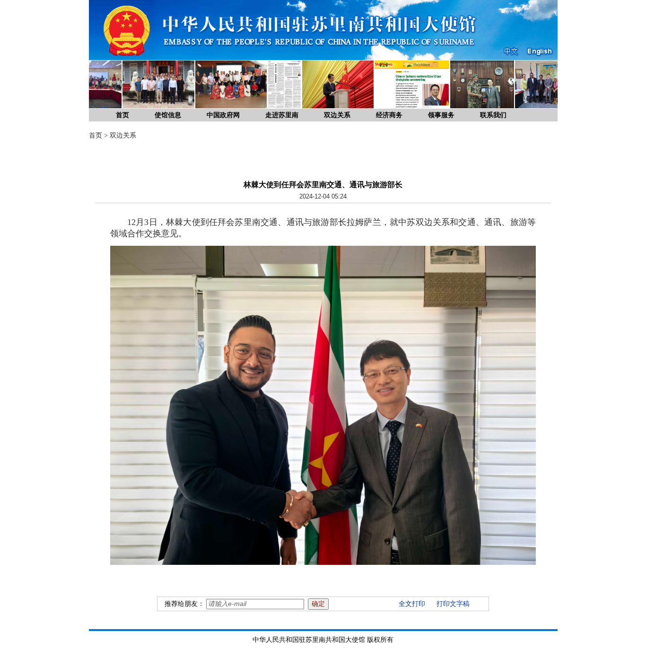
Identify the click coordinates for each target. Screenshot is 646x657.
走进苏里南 (281, 115)
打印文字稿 (453, 603)
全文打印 (412, 603)
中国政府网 (223, 115)
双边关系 (337, 115)
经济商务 (389, 115)
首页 (122, 115)
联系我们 (493, 115)
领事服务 (441, 115)
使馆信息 (168, 115)
